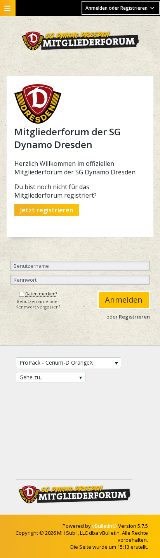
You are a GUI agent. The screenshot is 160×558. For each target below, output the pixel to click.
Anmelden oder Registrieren (116, 8)
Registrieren (134, 316)
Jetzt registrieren (46, 210)
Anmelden (124, 299)
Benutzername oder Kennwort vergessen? (38, 304)
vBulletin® (104, 525)
